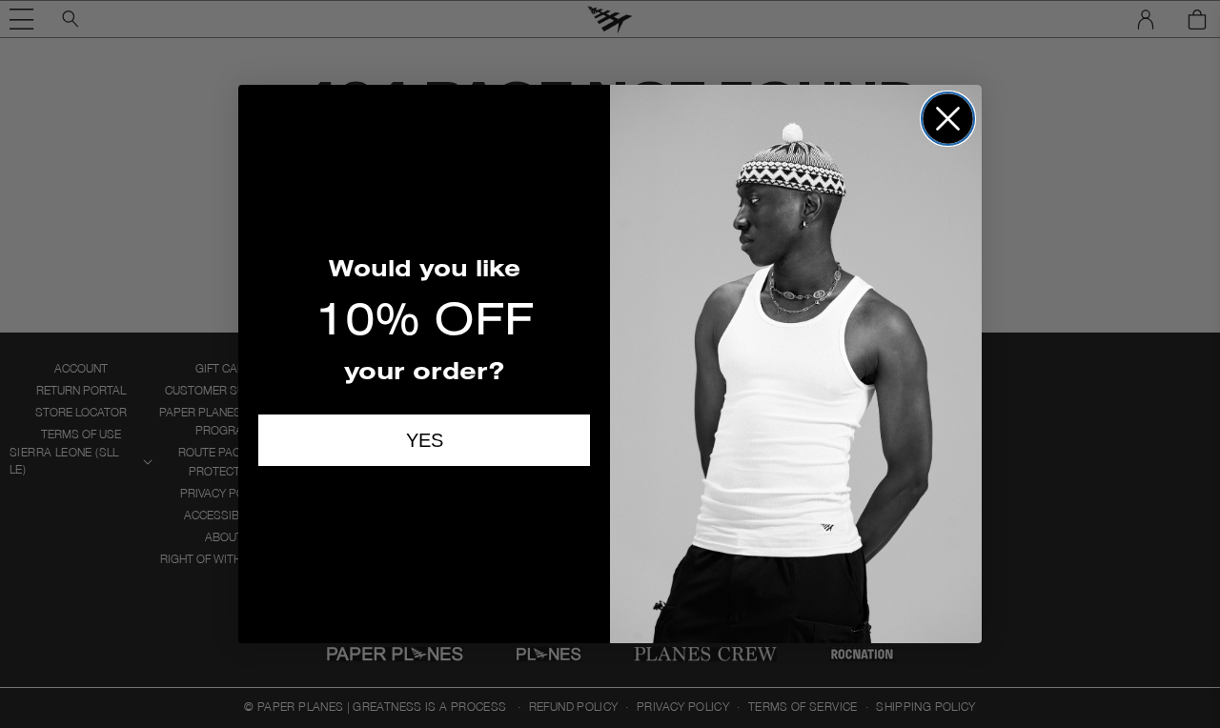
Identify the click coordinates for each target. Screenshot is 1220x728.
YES (424, 440)
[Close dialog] (948, 118)
